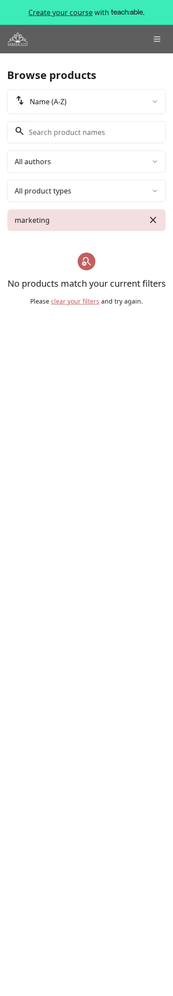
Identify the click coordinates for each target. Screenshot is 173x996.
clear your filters (75, 301)
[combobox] (86, 101)
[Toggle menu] (157, 39)
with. (86, 12)
